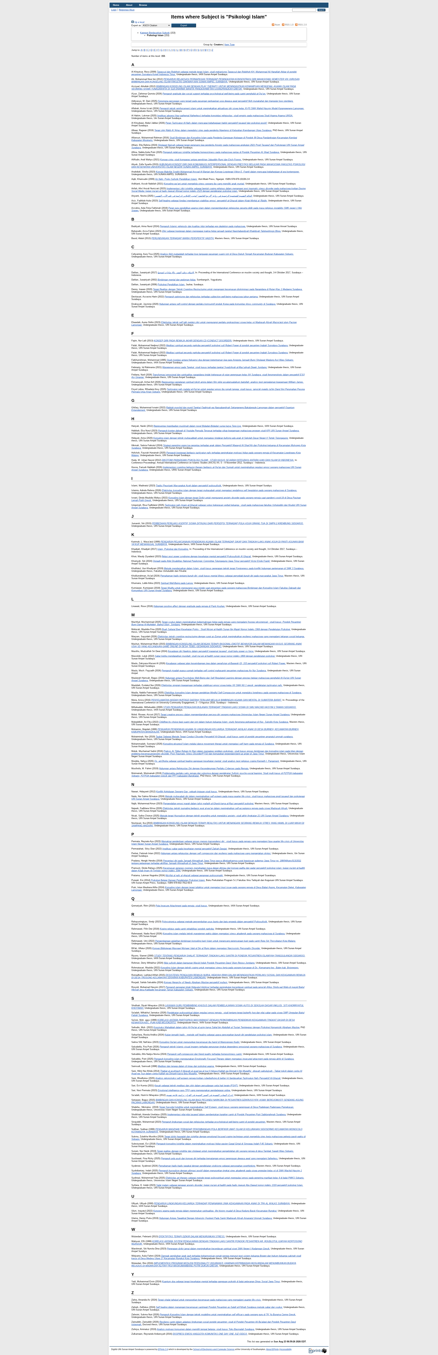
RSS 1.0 (288, 24)
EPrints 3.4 (163, 1349)
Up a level (139, 22)
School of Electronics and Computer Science (214, 1349)
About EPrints (272, 1349)
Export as (136, 25)
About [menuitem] (129, 5)
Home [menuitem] (116, 5)
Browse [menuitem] (143, 5)
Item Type (230, 44)
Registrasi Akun (126, 10)
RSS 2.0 (302, 24)
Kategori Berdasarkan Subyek (155, 32)
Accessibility (286, 1349)
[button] (183, 25)
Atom (277, 24)
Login (114, 10)
